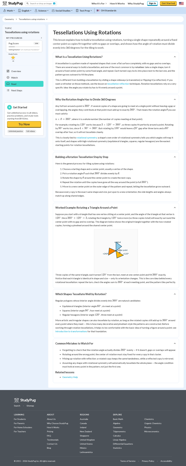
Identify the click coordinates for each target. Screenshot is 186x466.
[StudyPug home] (25, 400)
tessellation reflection (118, 83)
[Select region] (181, 3)
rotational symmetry (87, 137)
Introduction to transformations (71, 331)
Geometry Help (70, 377)
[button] (41, 3)
